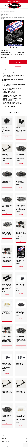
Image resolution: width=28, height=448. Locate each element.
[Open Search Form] (5, 6)
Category (3, 435)
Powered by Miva (23, 446)
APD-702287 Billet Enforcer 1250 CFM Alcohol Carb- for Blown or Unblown (12, 18)
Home (2, 11)
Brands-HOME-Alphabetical (9, 11)
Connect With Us (5, 441)
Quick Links (3, 438)
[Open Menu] (2, 6)
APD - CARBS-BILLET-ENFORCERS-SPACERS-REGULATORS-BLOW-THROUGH (12, 14)
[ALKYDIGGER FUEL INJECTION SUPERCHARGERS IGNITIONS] (14, 5)
